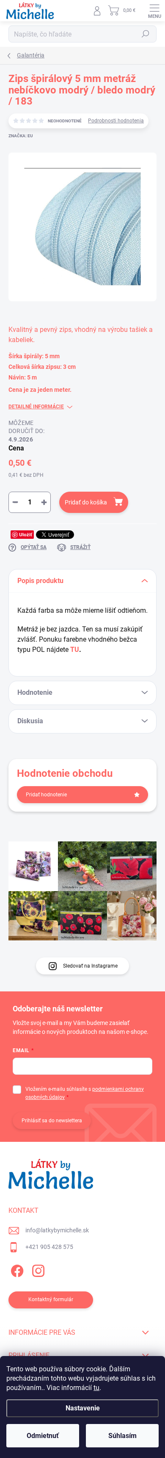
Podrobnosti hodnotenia (116, 121)
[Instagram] (37, 1269)
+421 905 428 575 (49, 1246)
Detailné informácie (36, 407)
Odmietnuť (43, 1436)
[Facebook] (15, 1269)
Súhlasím (122, 1436)
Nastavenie (83, 1408)
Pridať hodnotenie (46, 795)
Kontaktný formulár (50, 1299)
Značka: (20, 135)
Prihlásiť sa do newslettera (52, 1121)
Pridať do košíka (86, 502)
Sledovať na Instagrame (90, 966)
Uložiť (25, 534)
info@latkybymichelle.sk (57, 1230)
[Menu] (154, 10)
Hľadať (146, 34)
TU (74, 649)
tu (96, 1388)
